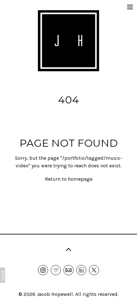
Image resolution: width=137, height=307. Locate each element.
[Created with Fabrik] (2, 275)
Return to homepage (68, 179)
